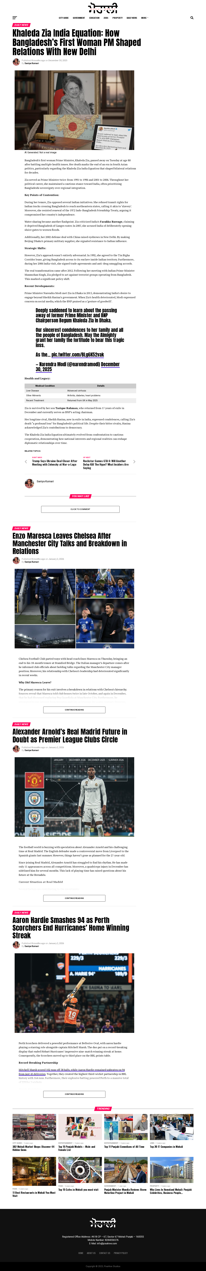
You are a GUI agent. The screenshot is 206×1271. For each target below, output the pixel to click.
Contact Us (104, 1253)
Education (94, 17)
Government (79, 17)
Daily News (132, 17)
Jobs (106, 17)
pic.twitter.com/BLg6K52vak (78, 354)
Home (80, 1253)
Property (117, 17)
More (144, 17)
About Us (91, 1253)
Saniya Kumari (32, 63)
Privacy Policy (121, 1253)
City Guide (64, 17)
